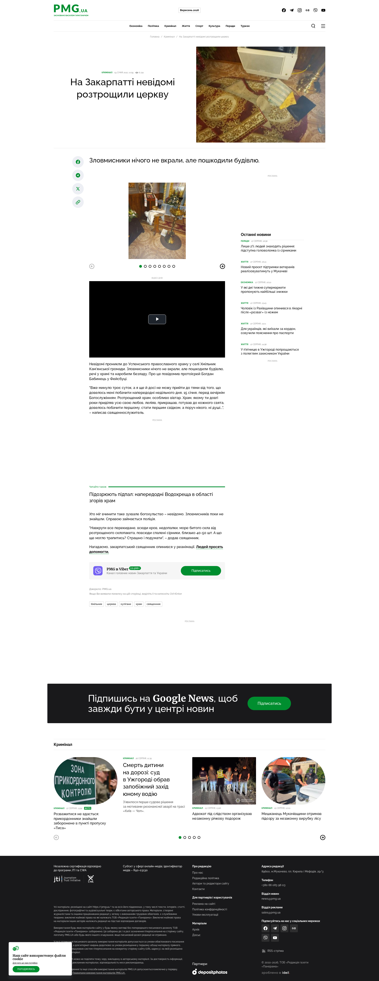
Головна (154, 37)
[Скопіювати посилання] (78, 202)
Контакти (198, 889)
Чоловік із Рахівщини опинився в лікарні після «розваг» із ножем (271, 310)
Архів (195, 929)
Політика (153, 25)
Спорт (199, 25)
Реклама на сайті (203, 903)
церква (111, 604)
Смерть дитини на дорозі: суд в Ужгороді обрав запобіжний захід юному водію (146, 779)
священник (154, 604)
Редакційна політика (205, 878)
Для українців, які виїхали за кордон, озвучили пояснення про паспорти (268, 331)
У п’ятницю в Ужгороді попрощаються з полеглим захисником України (270, 352)
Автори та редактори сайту (210, 883)
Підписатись (200, 571)
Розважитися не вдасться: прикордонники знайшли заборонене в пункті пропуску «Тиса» (80, 821)
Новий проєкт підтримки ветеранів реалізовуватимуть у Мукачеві (268, 269)
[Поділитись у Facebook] (78, 162)
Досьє (196, 935)
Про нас (197, 872)
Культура (214, 25)
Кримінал (170, 25)
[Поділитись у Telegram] (78, 175)
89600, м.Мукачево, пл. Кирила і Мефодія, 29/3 (293, 871)
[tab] (140, 266)
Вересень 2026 (189, 10)
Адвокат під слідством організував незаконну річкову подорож (222, 816)
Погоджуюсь (26, 969)
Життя (186, 25)
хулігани (126, 604)
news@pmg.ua (271, 898)
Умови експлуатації (205, 914)
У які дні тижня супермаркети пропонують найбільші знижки (264, 290)
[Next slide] (222, 266)
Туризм (245, 25)
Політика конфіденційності (209, 909)
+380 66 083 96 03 (273, 885)
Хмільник (96, 604)
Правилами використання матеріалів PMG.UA (98, 973)
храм (139, 604)
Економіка (135, 25)
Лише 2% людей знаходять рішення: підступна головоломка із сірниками (268, 248)
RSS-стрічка (275, 950)
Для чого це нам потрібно (25, 963)
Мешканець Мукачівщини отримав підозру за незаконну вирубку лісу (292, 816)
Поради (230, 25)
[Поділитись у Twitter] (78, 188)
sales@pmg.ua (271, 912)
